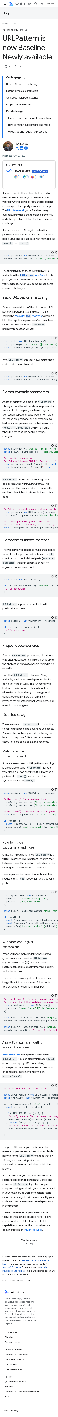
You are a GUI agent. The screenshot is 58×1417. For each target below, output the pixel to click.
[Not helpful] (26, 30)
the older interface (28, 316)
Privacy (14, 1410)
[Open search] (36, 4)
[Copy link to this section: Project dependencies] (42, 646)
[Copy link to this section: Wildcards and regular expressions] (22, 947)
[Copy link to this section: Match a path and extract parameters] (33, 756)
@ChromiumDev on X (15, 1381)
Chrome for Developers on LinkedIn (22, 1391)
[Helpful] (21, 30)
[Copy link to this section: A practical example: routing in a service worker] (32, 1048)
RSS (7, 1396)
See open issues (12, 1342)
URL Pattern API (16, 210)
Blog (5, 13)
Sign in (50, 3)
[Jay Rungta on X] (17, 149)
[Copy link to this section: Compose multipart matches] (52, 540)
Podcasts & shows (13, 1369)
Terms (5, 1410)
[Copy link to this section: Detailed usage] (30, 715)
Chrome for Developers (16, 1354)
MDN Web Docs (33, 1229)
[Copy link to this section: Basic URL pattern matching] (50, 298)
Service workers (11, 1054)
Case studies (11, 1364)
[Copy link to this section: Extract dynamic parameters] (51, 392)
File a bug (9, 1337)
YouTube (9, 1386)
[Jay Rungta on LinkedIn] (21, 149)
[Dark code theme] (52, 252)
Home (5, 23)
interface (32, 275)
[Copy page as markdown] (16, 66)
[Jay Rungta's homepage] (26, 149)
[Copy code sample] (56, 252)
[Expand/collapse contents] (24, 78)
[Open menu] (5, 3)
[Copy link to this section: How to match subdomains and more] (37, 848)
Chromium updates (14, 1359)
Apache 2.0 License (11, 1267)
